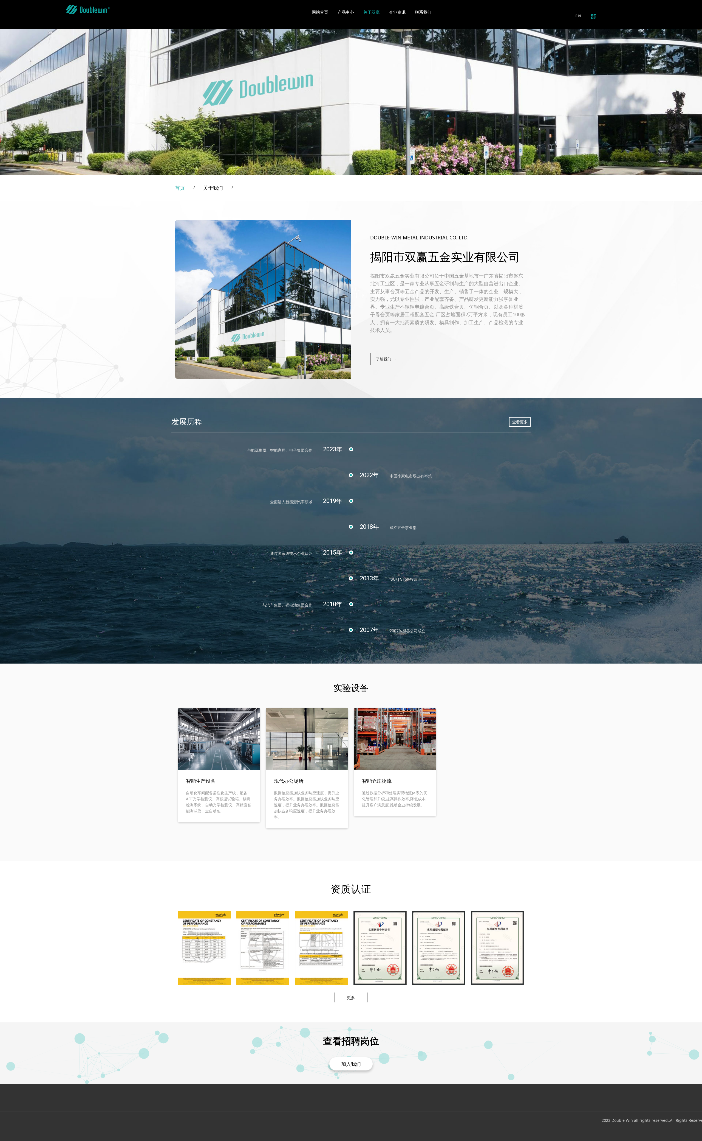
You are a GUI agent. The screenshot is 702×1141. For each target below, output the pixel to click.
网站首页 (320, 12)
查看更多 (520, 422)
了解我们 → (386, 359)
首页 (180, 187)
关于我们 (213, 187)
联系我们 (423, 12)
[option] (219, 765)
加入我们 (351, 1064)
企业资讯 (397, 12)
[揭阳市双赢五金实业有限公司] (88, 9)
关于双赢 (371, 12)
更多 (351, 997)
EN (578, 15)
